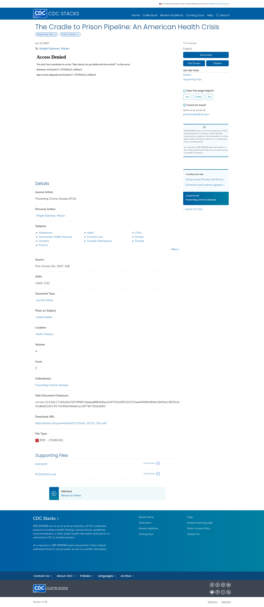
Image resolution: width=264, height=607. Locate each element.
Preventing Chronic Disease (51, 385)
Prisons (43, 245)
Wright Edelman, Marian (54, 48)
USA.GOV (226, 601)
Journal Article (44, 300)
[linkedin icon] (228, 584)
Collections (150, 15)
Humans (44, 241)
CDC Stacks (44, 518)
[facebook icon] (212, 584)
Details (187, 75)
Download (150, 463)
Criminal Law (95, 237)
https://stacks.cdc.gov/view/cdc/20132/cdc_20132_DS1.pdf (70, 423)
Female (139, 237)
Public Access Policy (198, 528)
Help (210, 15)
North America (44, 334)
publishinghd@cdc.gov (196, 114)
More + (175, 249)
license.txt (41, 464)
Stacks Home (146, 517)
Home (136, 15)
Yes (187, 97)
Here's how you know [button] (219, 3)
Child (138, 232)
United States (44, 317)
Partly (198, 97)
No (209, 97)
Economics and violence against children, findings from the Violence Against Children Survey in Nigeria (206, 185)
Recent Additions (171, 15)
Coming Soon (195, 15)
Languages (105, 576)
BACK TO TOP (194, 209)
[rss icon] (228, 592)
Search (225, 15)
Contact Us (193, 534)
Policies (85, 576)
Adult (90, 232)
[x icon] (217, 584)
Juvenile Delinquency (99, 241)
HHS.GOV (212, 601)
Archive (126, 576)
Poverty (139, 241)
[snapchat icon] (223, 592)
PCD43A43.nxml (45, 474)
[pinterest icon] (217, 592)
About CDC (64, 576)
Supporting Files (192, 79)
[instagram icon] (223, 584)
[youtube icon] (212, 592)
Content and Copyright (200, 523)
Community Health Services (55, 237)
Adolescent (45, 232)
